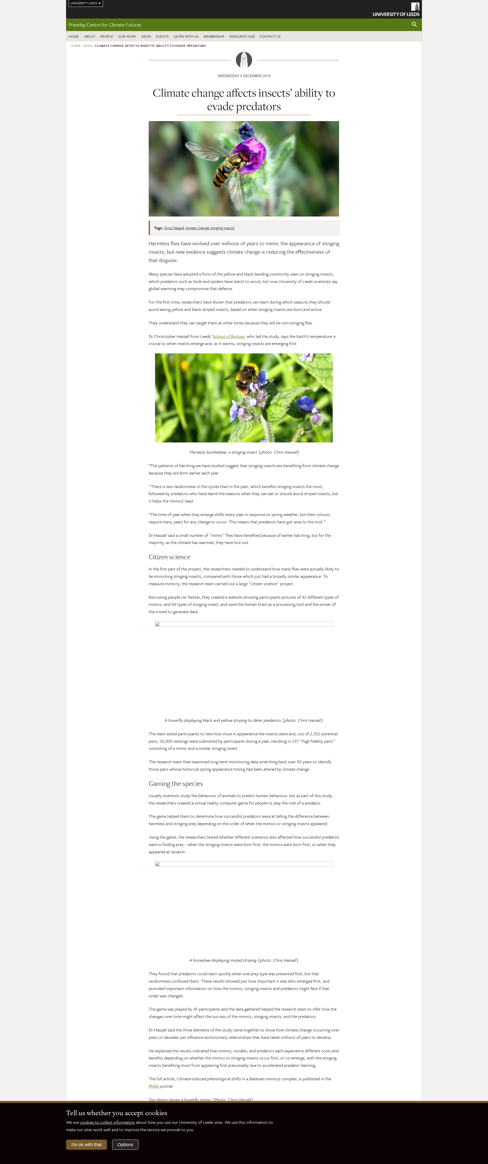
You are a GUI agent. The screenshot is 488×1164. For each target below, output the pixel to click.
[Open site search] (414, 24)
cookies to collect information (107, 1122)
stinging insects (222, 228)
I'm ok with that (86, 1144)
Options (125, 1144)
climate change (197, 228)
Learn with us (186, 36)
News (146, 36)
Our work (127, 36)
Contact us (270, 36)
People (106, 36)
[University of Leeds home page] (396, 8)
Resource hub (242, 36)
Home (74, 36)
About (89, 36)
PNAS (154, 1086)
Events (162, 36)
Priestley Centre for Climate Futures (105, 24)
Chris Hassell (174, 228)
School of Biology (228, 336)
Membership (214, 36)
